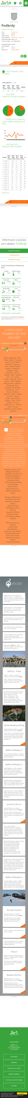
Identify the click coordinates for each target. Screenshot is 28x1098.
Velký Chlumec (9, 405)
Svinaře (7, 400)
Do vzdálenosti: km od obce (12, 343)
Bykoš (11, 360)
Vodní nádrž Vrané (12, 535)
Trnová (15, 402)
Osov (17, 390)
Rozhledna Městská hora (12, 497)
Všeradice (7, 409)
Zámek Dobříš (12, 487)
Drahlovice (9, 364)
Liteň (19, 379)
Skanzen (20, 437)
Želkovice (13, 411)
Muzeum (22, 461)
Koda (16, 371)
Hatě (6, 366)
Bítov (19, 358)
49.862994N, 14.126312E (17, 37)
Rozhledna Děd (13, 506)
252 (12, 46)
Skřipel (19, 394)
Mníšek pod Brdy (12, 385)
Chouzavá (18, 360)
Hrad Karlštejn (13, 484)
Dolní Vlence (15, 362)
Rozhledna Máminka (12, 533)
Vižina (10, 407)
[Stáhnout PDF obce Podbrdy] (22, 56)
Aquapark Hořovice (12, 512)
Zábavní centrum (8, 465)
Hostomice (15, 368)
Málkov (18, 381)
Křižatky (7, 375)
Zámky (13, 449)
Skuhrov (10, 396)
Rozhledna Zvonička (13, 499)
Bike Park (5, 461)
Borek (6, 360)
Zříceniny (20, 449)
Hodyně (8, 368)
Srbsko (7, 398)
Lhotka (16, 377)
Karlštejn (10, 371)
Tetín (13, 400)
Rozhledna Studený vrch (13, 474)
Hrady (7, 449)
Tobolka (9, 402)
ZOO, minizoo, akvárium (16, 430)
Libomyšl (13, 379)
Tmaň (18, 400)
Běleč (6, 358)
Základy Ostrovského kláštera (13, 539)
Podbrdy (8, 25)
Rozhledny (24, 445)
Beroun (13, 35)
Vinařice (18, 405)
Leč (8, 377)
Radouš (15, 392)
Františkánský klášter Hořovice (13, 517)
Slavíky (16, 396)
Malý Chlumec (9, 383)
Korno (17, 373)
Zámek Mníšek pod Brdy (13, 482)
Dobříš (8, 362)
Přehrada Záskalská (13, 542)
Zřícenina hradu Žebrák (12, 531)
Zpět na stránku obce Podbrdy (20, 202)
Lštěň (12, 381)
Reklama (14, 1062)
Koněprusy (9, 373)
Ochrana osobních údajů (14, 1080)
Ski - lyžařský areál (10, 437)
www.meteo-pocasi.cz (19, 319)
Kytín (12, 375)
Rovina (13, 394)
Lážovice (19, 375)
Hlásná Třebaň (15, 366)
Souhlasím (22, 1093)
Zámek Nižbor (12, 529)
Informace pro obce (14, 1068)
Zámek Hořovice (12, 514)
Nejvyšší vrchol (21, 457)
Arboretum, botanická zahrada (9, 445)
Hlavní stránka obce (22, 63)
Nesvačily (8, 388)
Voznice (15, 407)
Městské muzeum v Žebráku (13, 524)
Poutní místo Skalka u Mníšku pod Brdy (12, 479)
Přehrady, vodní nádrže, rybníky (14, 441)
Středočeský (14, 32)
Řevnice (6, 394)
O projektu (14, 1057)
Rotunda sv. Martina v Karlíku (12, 502)
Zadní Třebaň (17, 409)
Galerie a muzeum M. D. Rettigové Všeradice (12, 471)
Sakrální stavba (20, 465)
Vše (6, 430)
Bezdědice (12, 358)
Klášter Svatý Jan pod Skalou (13, 492)
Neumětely (16, 388)
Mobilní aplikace (14, 1074)
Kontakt (14, 1086)
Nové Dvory (10, 390)
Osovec (9, 392)
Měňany (18, 383)
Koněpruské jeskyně (13, 476)
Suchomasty (15, 398)
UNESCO (18, 434)
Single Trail (14, 461)
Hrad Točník (13, 527)
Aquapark (10, 434)
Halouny (17, 364)
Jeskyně (5, 457)
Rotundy (22, 453)
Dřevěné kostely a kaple (10, 453)
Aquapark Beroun (12, 489)
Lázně (12, 457)
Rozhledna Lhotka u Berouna (13, 509)
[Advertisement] (14, 222)
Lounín (6, 381)
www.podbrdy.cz (16, 49)
